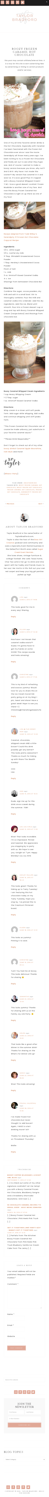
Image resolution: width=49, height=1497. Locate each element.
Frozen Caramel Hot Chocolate (21, 490)
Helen (22, 1033)
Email (10, 1325)
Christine (24, 674)
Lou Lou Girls (26, 827)
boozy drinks (9, 448)
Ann (21, 791)
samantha (24, 996)
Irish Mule (8, 452)
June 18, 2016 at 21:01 (29, 930)
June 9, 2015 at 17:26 (28, 677)
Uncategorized (30, 483)
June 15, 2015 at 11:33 (29, 829)
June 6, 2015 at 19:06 (28, 599)
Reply (13, 616)
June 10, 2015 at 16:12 (29, 794)
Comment (12, 1284)
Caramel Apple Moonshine (29, 448)
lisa (21, 597)
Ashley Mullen (26, 875)
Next (40, 504)
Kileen (23, 927)
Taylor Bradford (24, 17)
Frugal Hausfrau (28, 1103)
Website (11, 1336)
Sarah (22, 1073)
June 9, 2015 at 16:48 (28, 632)
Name (10, 1314)
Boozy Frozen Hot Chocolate (29, 487)
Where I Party (11, 474)
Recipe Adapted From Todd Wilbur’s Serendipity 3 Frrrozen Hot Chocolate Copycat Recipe (21, 237)
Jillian (23, 629)
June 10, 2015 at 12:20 (29, 734)
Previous (10, 504)
